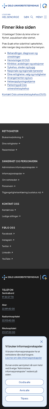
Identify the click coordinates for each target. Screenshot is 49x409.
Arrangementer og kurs (20, 77)
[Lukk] (41, 341)
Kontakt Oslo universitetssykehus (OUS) (24, 94)
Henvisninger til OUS (18, 60)
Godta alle (24, 382)
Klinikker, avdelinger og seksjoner (25, 63)
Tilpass (24, 398)
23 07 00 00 (8, 332)
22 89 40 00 (8, 308)
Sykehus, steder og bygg (21, 67)
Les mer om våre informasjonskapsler (23, 357)
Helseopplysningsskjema (21, 81)
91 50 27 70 (8, 296)
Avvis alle (24, 390)
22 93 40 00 (8, 320)
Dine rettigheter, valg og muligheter (26, 74)
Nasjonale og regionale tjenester (25, 70)
